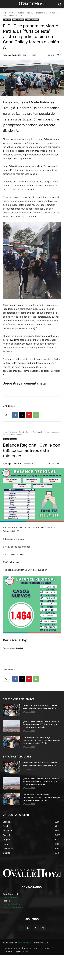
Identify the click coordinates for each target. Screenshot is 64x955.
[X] (22, 415)
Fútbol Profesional (32, 20)
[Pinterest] (29, 415)
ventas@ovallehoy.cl (12, 897)
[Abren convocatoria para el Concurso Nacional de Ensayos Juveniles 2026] (11, 710)
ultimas (12, 13)
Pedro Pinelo (22, 943)
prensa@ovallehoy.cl (13, 907)
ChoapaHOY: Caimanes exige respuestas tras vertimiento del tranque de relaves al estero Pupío (41, 740)
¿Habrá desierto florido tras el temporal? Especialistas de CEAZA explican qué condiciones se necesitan (41, 724)
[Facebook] (15, 415)
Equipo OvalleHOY (13, 55)
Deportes (21, 13)
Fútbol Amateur (18, 20)
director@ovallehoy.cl (13, 904)
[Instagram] (28, 928)
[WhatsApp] (36, 415)
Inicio (5, 13)
